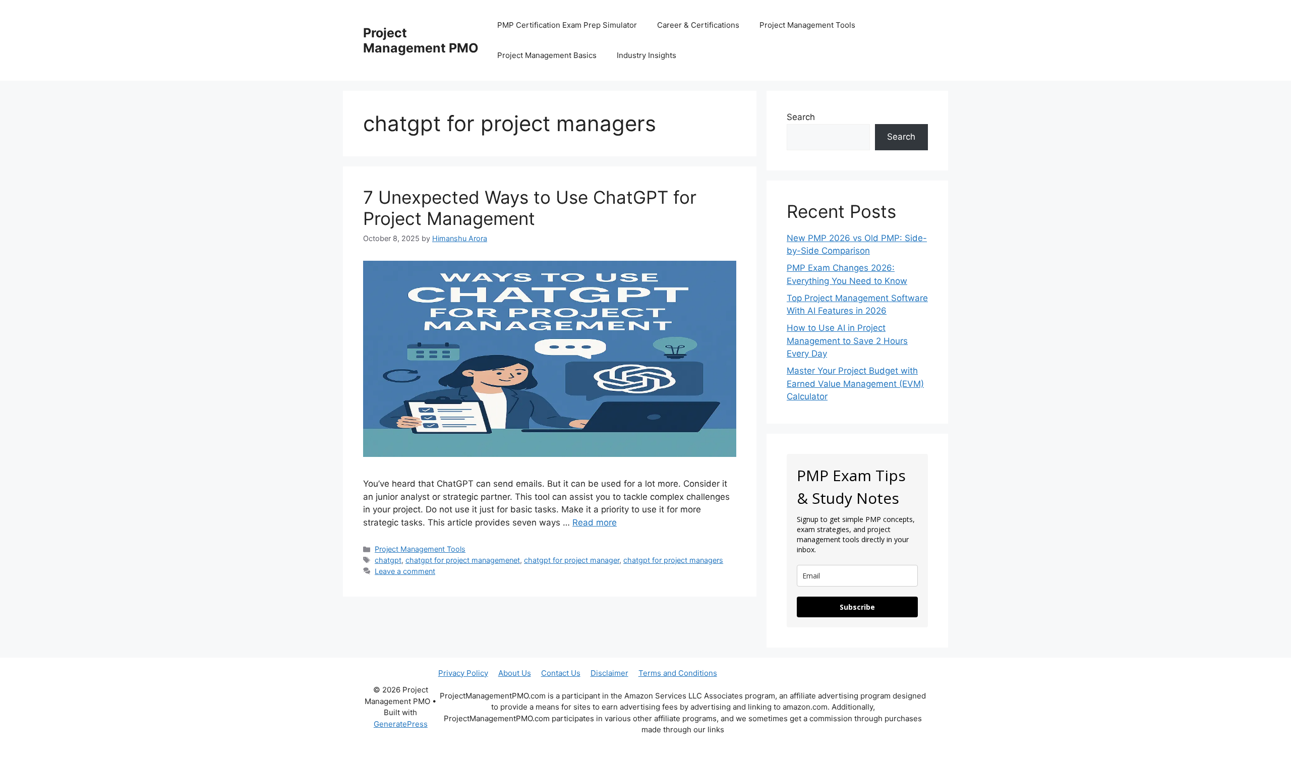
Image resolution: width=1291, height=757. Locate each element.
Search (801, 117)
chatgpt (388, 560)
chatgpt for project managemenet (462, 560)
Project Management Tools (807, 25)
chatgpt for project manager (571, 560)
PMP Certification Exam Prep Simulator (567, 25)
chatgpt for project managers (673, 560)
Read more (594, 522)
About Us (514, 673)
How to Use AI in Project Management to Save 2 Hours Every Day (847, 341)
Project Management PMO (421, 40)
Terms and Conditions (677, 673)
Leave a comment (405, 571)
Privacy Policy (463, 673)
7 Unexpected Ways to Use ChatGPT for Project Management (529, 208)
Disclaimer (609, 673)
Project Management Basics (547, 55)
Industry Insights (646, 55)
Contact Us (560, 673)
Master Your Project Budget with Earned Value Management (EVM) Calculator (855, 383)
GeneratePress (401, 724)
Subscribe (857, 607)
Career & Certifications (698, 25)
